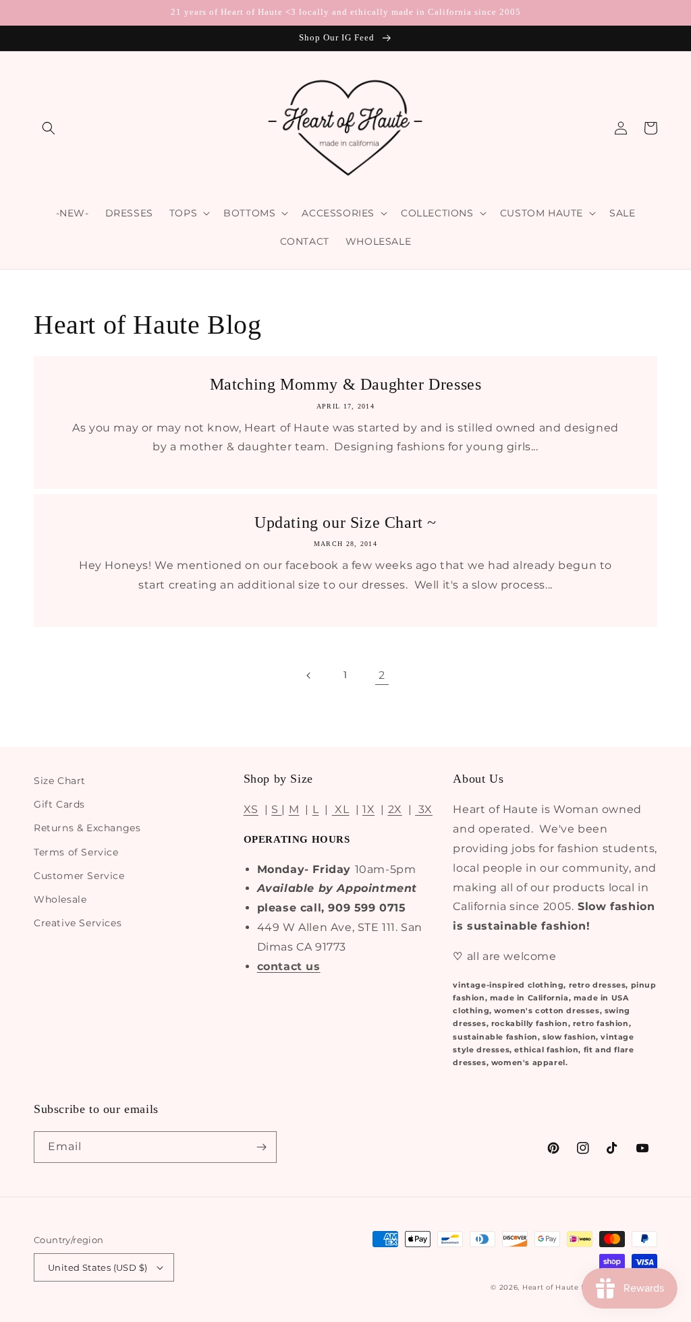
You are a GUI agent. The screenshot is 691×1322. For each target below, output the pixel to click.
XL (341, 809)
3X (424, 809)
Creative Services (77, 923)
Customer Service (79, 876)
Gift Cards (59, 804)
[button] (48, 128)
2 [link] (382, 675)
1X (368, 809)
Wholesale (60, 899)
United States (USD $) (97, 1267)
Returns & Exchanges (87, 828)
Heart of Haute (550, 1287)
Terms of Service (76, 852)
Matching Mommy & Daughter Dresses (346, 384)
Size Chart (60, 781)
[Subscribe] (261, 1147)
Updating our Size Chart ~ (345, 522)
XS (251, 809)
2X (395, 809)
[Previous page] (309, 675)
